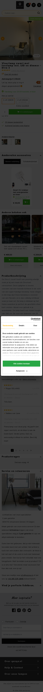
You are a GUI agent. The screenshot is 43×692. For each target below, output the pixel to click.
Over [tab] (35, 325)
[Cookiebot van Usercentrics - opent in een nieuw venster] (30, 319)
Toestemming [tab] (8, 325)
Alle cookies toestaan (21, 363)
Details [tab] (21, 325)
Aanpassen (20, 371)
